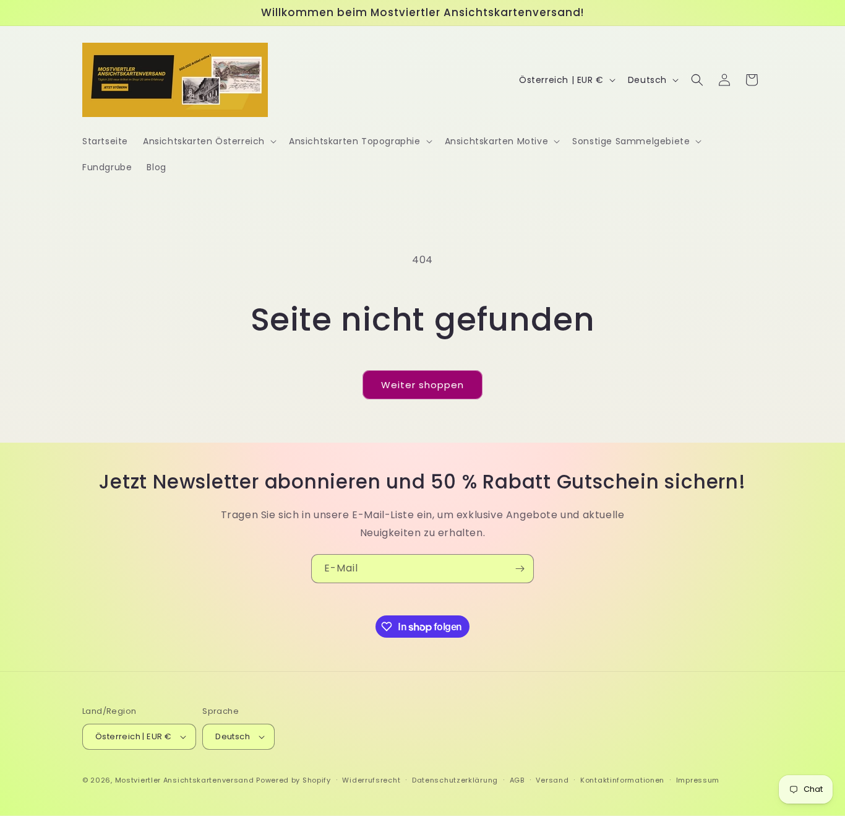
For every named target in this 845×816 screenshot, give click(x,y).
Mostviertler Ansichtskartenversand (184, 780)
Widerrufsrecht (371, 780)
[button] (208, 141)
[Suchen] (697, 79)
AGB (517, 780)
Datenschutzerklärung (455, 780)
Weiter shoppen (422, 384)
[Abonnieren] (519, 568)
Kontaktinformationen (622, 780)
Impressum (697, 780)
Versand (552, 780)
